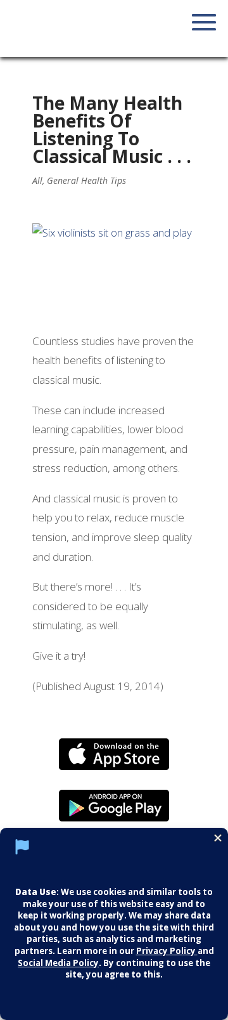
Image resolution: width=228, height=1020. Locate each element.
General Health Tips (86, 180)
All (37, 180)
